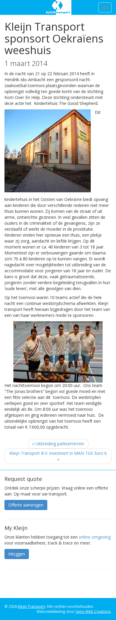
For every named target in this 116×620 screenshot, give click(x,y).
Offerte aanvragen (25, 505)
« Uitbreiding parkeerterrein (58, 443)
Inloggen (16, 554)
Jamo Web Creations (93, 611)
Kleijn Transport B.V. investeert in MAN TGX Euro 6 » (58, 456)
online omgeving (95, 537)
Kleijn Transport (58, 7)
